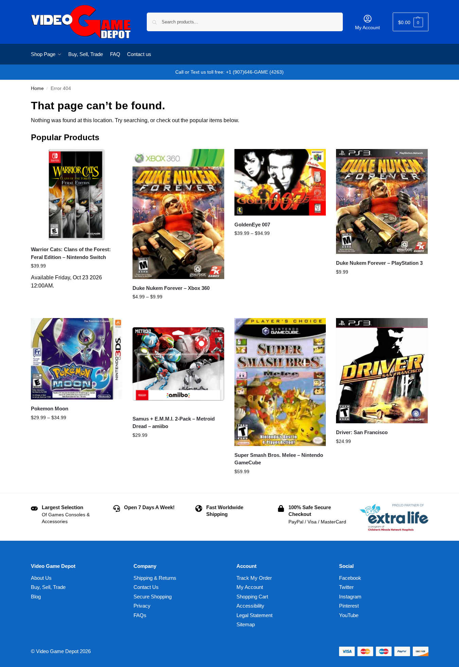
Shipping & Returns (155, 578)
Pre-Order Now (76, 296)
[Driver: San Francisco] (382, 370)
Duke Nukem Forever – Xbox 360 (171, 288)
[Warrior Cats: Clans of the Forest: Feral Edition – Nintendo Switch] (77, 195)
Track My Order (254, 578)
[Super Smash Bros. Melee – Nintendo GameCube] (280, 382)
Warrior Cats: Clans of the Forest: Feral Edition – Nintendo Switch (71, 253)
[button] (410, 22)
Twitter (346, 587)
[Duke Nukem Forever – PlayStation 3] (382, 201)
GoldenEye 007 (252, 224)
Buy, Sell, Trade (48, 587)
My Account (367, 27)
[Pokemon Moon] (77, 359)
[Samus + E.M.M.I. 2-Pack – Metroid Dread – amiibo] (178, 364)
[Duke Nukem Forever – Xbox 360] (178, 214)
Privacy (142, 606)
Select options (178, 311)
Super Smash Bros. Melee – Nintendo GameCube (278, 459)
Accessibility (250, 606)
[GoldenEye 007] (280, 182)
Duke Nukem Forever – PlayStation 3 (379, 263)
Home (37, 88)
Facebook (350, 578)
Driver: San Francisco (362, 432)
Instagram (350, 596)
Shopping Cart (252, 596)
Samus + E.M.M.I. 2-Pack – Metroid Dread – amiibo (174, 422)
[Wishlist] (112, 159)
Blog (36, 596)
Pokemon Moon (49, 408)
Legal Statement (254, 615)
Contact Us (146, 587)
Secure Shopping (153, 596)
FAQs (140, 615)
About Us (41, 578)
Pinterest (349, 606)
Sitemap (245, 624)
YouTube (348, 615)
